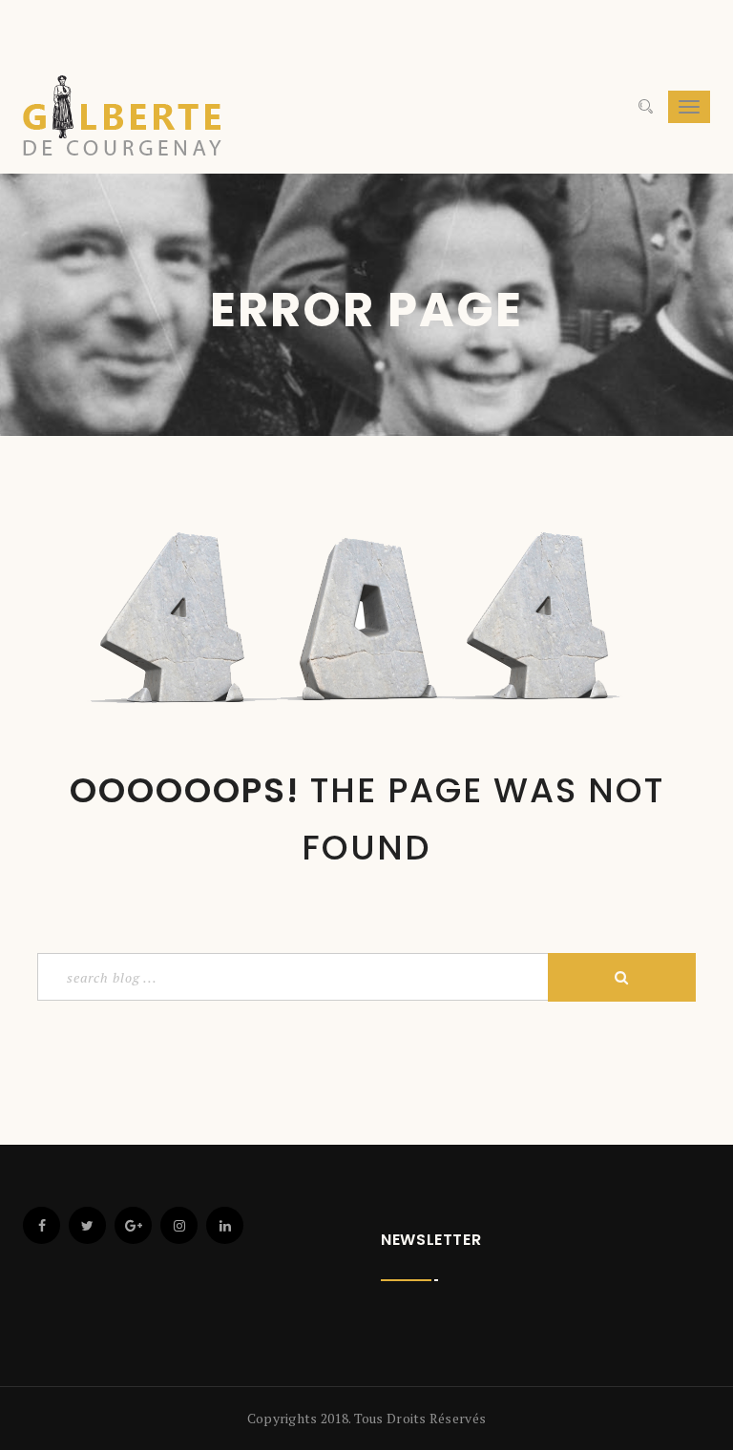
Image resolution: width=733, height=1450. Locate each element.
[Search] (646, 106)
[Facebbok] (41, 1225)
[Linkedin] (224, 1225)
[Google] (133, 1225)
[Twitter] (87, 1225)
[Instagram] (179, 1225)
